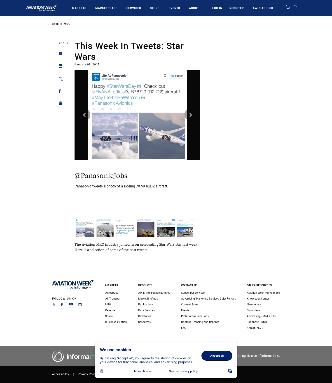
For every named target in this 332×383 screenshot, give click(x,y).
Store (154, 8)
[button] (84, 114)
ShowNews (253, 310)
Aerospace (111, 292)
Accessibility (60, 374)
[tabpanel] (138, 132)
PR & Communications (195, 316)
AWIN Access (263, 8)
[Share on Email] (59, 55)
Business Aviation (116, 322)
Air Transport (113, 298)
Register (236, 8)
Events (174, 8)
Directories (144, 316)
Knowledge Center (258, 298)
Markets (79, 8)
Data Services (146, 310)
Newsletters (254, 304)
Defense (110, 310)
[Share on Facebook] (59, 92)
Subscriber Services (193, 292)
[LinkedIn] (80, 305)
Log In (217, 8)
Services (133, 8)
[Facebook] (62, 305)
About (194, 8)
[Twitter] (54, 305)
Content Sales (189, 304)
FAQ (183, 328)
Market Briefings (148, 298)
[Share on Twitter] (59, 79)
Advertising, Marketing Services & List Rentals (208, 298)
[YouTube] (71, 305)
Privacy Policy (87, 374)
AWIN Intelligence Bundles (154, 292)
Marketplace (106, 8)
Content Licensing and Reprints (200, 322)
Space (109, 316)
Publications (146, 304)
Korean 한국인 (255, 328)
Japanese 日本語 (257, 322)
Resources (144, 322)
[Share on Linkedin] (59, 67)
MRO (67, 23)
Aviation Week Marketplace (263, 292)
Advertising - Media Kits (261, 316)
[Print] (59, 104)
